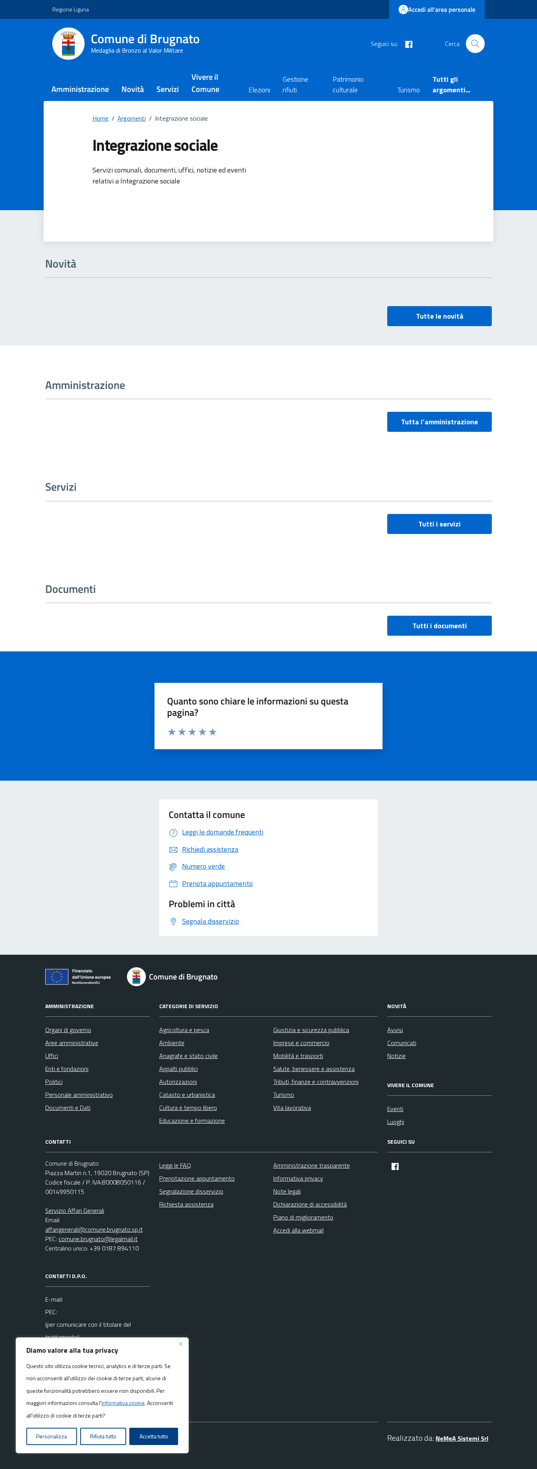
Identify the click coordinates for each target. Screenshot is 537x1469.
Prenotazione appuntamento (197, 1178)
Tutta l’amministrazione (439, 421)
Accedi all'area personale (441, 9)
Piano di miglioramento (303, 1217)
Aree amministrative (71, 1042)
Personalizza (51, 1436)
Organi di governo (68, 1029)
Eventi (395, 1108)
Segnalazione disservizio (191, 1191)
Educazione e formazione (192, 1120)
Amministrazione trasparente (311, 1165)
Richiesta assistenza (186, 1204)
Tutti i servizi (439, 524)
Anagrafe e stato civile (188, 1055)
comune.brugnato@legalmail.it (98, 1238)
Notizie (396, 1055)
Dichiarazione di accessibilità (310, 1204)
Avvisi (395, 1029)
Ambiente (171, 1042)
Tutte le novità (439, 316)
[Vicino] (180, 1344)
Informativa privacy (298, 1178)
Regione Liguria (70, 9)
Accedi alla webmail (298, 1230)
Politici (54, 1081)
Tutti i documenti (439, 625)
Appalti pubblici (178, 1068)
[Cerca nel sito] (475, 43)
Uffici (51, 1055)
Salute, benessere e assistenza (314, 1068)
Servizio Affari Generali (74, 1210)
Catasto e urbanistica (187, 1094)
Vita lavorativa (292, 1107)
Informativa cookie (123, 1403)
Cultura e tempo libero (188, 1107)
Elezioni (259, 89)
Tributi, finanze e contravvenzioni (316, 1081)
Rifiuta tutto (103, 1436)
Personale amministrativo (79, 1094)
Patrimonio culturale (348, 84)
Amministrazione (80, 89)
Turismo (408, 89)
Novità (132, 89)
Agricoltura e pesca (184, 1029)
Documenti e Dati (67, 1107)
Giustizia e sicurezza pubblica (311, 1029)
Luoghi (395, 1121)
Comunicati (401, 1042)
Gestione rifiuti (295, 84)
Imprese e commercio (301, 1042)
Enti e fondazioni (66, 1068)
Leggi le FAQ (175, 1165)
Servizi (167, 89)
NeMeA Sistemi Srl (462, 1438)
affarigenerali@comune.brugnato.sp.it (94, 1229)
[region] (102, 1395)
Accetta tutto (154, 1436)
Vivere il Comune (205, 83)
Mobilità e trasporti (298, 1055)
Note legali (287, 1191)
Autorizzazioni (178, 1081)
